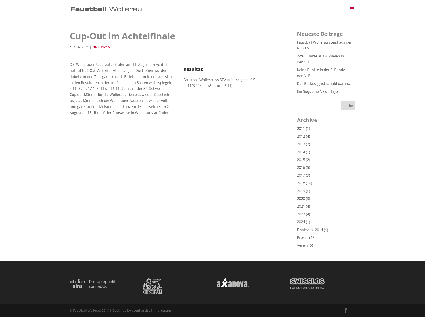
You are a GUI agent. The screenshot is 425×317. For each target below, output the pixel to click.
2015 (301, 159)
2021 (95, 47)
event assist (141, 310)
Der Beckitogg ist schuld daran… (324, 83)
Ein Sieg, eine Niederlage (317, 91)
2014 (301, 152)
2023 (301, 214)
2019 (301, 190)
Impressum (162, 310)
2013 (301, 144)
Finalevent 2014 (310, 229)
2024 (301, 221)
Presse (106, 47)
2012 (301, 136)
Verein (302, 245)
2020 (301, 198)
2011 (301, 128)
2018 (301, 182)
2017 (301, 175)
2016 (301, 167)
